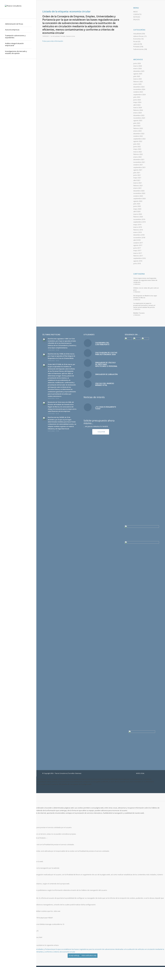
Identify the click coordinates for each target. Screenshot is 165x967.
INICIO (135, 12)
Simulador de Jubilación (106, 374)
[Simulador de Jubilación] (88, 375)
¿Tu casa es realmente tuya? (105, 408)
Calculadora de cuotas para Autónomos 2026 (106, 353)
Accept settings (74, 955)
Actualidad (56, 36)
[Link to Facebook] (150, 773)
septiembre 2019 (139, 222)
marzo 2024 (137, 107)
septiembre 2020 (139, 198)
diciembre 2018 (138, 235)
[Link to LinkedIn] (157, 773)
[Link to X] (153, 773)
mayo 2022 (137, 149)
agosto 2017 (137, 245)
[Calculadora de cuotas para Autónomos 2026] (88, 353)
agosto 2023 (137, 120)
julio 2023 (136, 123)
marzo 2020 (137, 214)
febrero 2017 (138, 256)
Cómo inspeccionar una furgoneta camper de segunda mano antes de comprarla (145, 280)
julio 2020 (136, 204)
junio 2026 (137, 63)
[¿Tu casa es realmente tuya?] (88, 407)
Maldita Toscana (138, 313)
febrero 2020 (138, 217)
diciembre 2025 (138, 71)
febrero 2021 (138, 185)
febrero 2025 (138, 81)
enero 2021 (137, 188)
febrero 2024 (138, 110)
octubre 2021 (138, 165)
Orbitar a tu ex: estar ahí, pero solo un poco (146, 289)
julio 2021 (136, 172)
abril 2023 (136, 126)
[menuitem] (18, 24)
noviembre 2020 (139, 193)
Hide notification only (89, 955)
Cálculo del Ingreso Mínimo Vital (104, 384)
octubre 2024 (138, 92)
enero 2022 (137, 157)
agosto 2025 (137, 74)
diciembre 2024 (138, 87)
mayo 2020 (137, 209)
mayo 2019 (137, 224)
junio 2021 (137, 175)
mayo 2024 (137, 102)
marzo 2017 (137, 253)
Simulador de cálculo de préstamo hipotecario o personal (106, 364)
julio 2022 (136, 144)
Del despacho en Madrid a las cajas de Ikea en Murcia (145, 297)
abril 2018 (136, 240)
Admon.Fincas (138, 36)
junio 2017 (137, 248)
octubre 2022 (138, 136)
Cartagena (139, 274)
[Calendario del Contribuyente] (88, 343)
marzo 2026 (137, 66)
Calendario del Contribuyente (102, 343)
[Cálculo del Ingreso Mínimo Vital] (88, 384)
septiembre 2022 (139, 139)
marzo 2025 (137, 79)
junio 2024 (137, 100)
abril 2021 (136, 180)
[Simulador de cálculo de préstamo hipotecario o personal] (88, 363)
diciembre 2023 (138, 115)
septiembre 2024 (139, 94)
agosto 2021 (137, 170)
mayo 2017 (137, 250)
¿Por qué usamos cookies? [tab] (10, 804)
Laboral (136, 44)
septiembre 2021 (139, 167)
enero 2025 (137, 84)
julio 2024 (136, 97)
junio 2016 (137, 263)
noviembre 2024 (139, 89)
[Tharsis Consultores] (18, 9)
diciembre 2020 (138, 191)
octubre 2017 (138, 243)
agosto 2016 (137, 261)
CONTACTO (137, 14)
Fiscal (135, 41)
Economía (136, 39)
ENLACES (136, 19)
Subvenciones (70, 36)
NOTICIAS (136, 17)
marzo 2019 (137, 227)
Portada (62, 36)
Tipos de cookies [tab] (6, 817)
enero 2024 (137, 113)
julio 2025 (136, 76)
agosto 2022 (137, 141)
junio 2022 (137, 146)
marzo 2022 (137, 152)
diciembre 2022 (138, 133)
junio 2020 (137, 206)
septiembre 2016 (139, 258)
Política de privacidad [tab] (8, 941)
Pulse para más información (52, 41)
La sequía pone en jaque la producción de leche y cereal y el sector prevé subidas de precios (144, 305)
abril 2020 (136, 211)
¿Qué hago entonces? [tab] (8, 894)
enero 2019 (137, 232)
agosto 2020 (137, 201)
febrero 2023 (138, 128)
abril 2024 (136, 105)
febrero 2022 (138, 154)
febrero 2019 (138, 230)
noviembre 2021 (139, 162)
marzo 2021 (137, 183)
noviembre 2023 (139, 118)
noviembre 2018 (139, 237)
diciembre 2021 (138, 159)
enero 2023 (137, 131)
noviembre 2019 (139, 219)
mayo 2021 (137, 178)
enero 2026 (137, 68)
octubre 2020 (138, 196)
